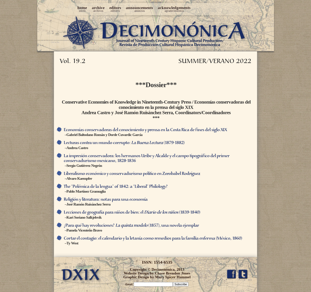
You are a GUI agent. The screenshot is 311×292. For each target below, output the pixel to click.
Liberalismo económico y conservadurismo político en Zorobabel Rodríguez (132, 173)
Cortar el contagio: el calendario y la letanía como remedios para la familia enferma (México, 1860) (153, 238)
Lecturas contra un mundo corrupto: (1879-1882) (124, 142)
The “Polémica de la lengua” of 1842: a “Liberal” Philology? (116, 186)
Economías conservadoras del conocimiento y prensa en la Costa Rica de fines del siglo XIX (145, 130)
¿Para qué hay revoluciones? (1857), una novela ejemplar (131, 225)
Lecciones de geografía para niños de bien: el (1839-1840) (132, 212)
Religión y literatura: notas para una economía (105, 199)
